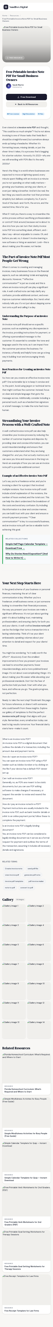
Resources (14, 16)
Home (4, 16)
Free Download (28, 97)
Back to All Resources (28, 104)
